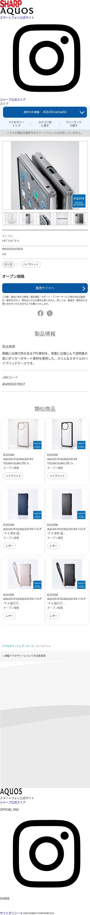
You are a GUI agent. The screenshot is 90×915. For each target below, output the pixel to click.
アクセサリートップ (16, 124)
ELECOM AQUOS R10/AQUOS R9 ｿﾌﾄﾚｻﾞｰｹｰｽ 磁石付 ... (23, 599)
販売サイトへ (45, 288)
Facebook (41, 313)
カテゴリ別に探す (45, 124)
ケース (8, 264)
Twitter (50, 313)
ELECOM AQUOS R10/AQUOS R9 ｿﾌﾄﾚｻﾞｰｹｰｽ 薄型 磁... (23, 529)
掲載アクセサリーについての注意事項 (25, 656)
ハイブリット (30, 264)
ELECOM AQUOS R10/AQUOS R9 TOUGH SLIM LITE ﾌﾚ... (18, 459)
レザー (9, 546)
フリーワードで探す (73, 124)
